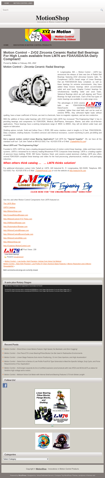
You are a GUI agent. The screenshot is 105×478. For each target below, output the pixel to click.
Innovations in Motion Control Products (32, 45)
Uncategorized (18, 257)
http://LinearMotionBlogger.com (15, 215)
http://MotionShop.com (12, 211)
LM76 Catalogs (9, 207)
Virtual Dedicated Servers (45, 475)
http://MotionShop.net (12, 242)
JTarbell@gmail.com (43, 171)
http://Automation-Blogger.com (15, 227)
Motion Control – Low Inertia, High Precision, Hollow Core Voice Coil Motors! (33, 261)
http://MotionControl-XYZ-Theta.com (17, 219)
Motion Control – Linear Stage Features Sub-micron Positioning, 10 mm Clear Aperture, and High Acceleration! (45, 357)
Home (6, 3)
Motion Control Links (23, 3)
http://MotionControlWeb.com (15, 238)
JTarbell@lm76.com (78, 141)
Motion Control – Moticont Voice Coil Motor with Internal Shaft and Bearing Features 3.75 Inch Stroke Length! (44, 374)
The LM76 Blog (9, 204)
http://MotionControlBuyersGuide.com (18, 234)
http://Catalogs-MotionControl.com (16, 246)
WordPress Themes (71, 475)
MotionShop (52, 17)
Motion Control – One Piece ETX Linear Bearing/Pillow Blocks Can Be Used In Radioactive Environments (43, 353)
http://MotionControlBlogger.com (16, 230)
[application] (52, 313)
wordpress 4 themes (85, 475)
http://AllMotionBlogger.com (14, 223)
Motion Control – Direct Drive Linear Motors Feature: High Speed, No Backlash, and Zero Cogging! (40, 349)
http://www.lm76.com (77, 171)
